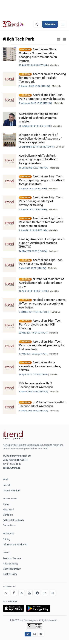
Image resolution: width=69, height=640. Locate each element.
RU (40, 634)
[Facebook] (14, 593)
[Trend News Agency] (13, 435)
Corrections (9, 525)
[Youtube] (29, 593)
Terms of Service (12, 558)
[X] (21, 593)
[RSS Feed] (53, 593)
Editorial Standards (13, 520)
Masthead (8, 509)
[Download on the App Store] (13, 608)
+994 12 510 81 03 (12, 464)
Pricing (6, 539)
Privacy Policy (10, 563)
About (6, 504)
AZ (34, 634)
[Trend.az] (13, 24)
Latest (6, 485)
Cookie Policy (10, 574)
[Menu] (62, 24)
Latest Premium (11, 490)
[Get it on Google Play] (38, 608)
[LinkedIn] (45, 593)
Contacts (8, 514)
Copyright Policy (12, 568)
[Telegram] (37, 593)
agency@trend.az (11, 467)
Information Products (15, 544)
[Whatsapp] (6, 593)
